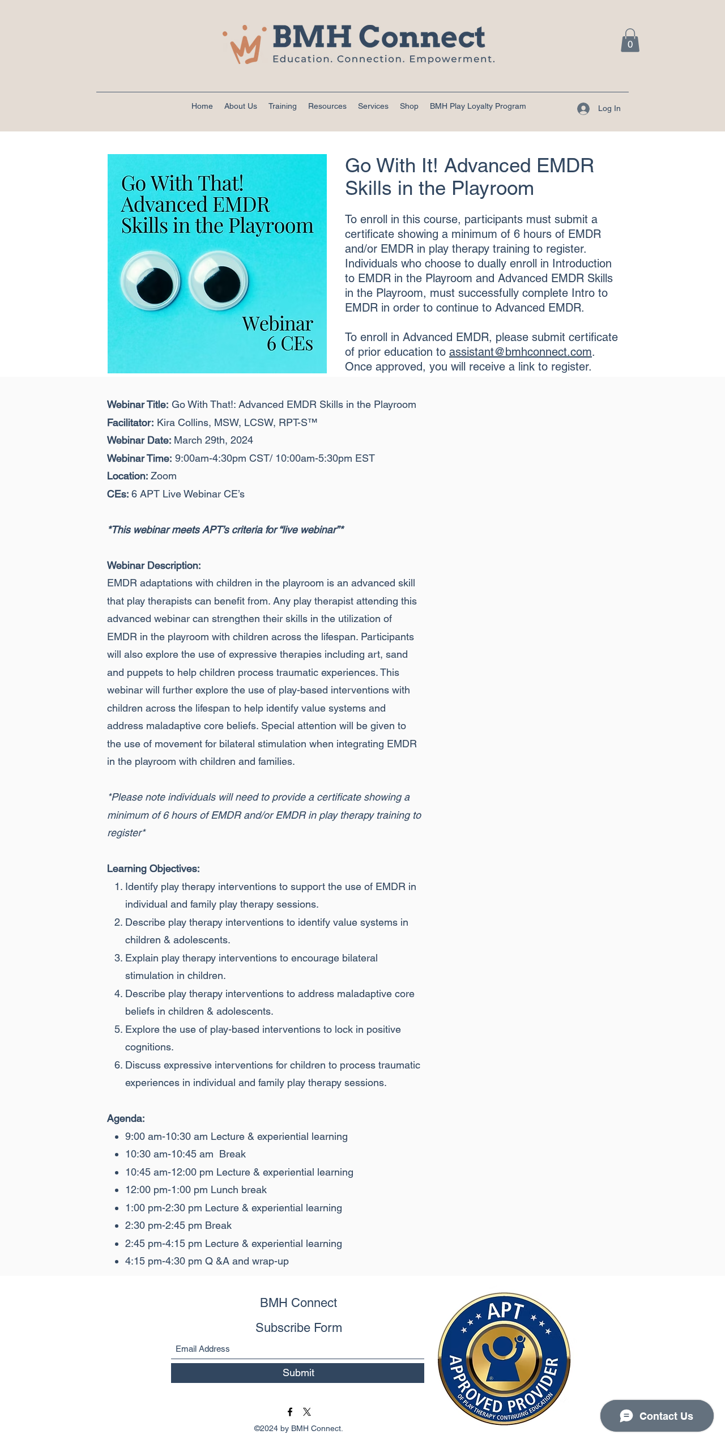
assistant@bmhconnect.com (520, 352)
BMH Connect (298, 1303)
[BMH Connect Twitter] (307, 1412)
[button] (630, 40)
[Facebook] (290, 1412)
